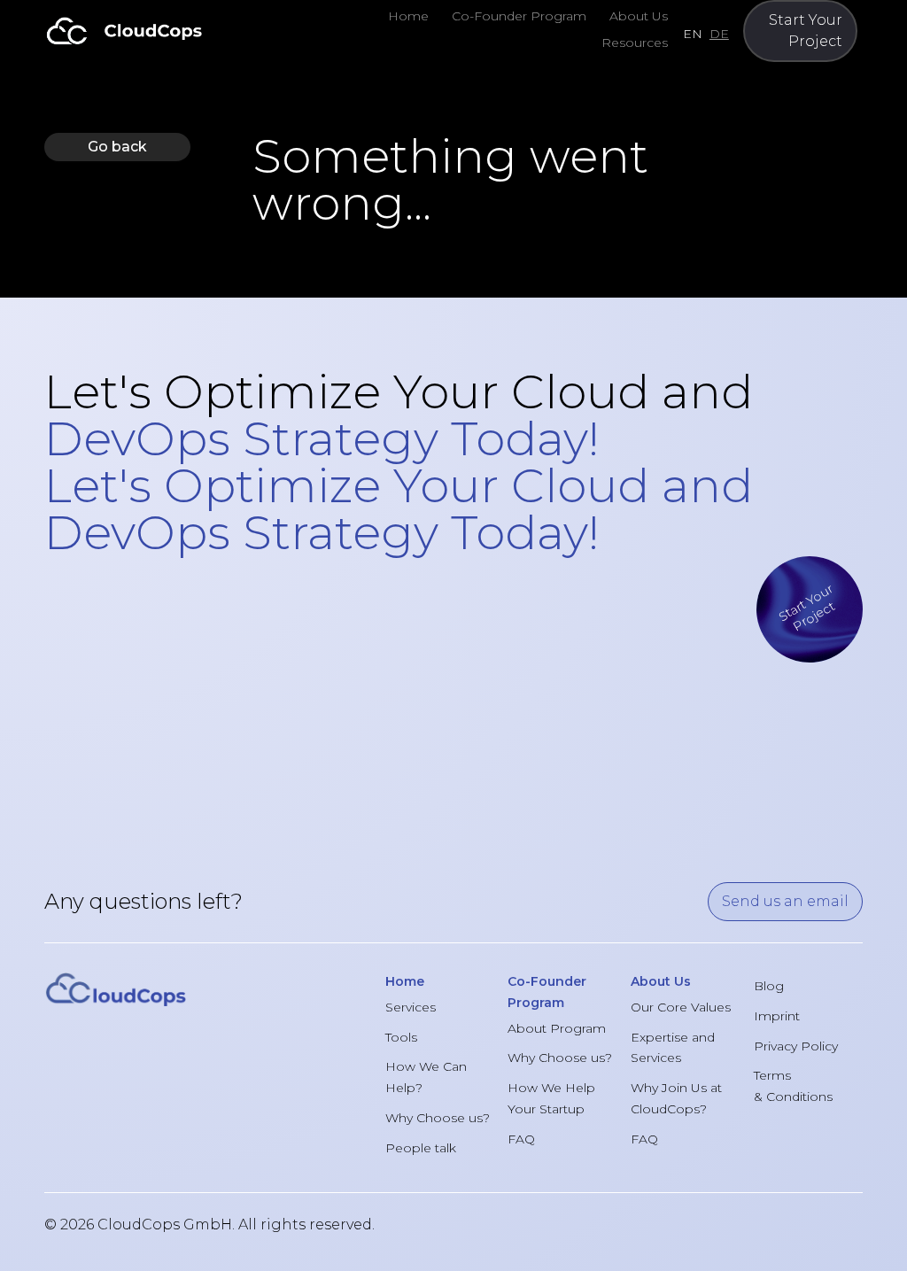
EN (692, 34)
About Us (638, 16)
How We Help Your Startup (551, 1098)
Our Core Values (681, 1007)
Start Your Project (805, 31)
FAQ (521, 1139)
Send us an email (785, 901)
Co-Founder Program (519, 16)
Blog (769, 986)
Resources (634, 42)
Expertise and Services (673, 1047)
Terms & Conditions (793, 1085)
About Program (557, 1028)
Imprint (777, 1016)
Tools (401, 1037)
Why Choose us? (437, 1118)
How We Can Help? (426, 1077)
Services (410, 1007)
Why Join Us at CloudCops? (676, 1098)
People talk (420, 1148)
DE (719, 34)
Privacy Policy (796, 1046)
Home (408, 16)
